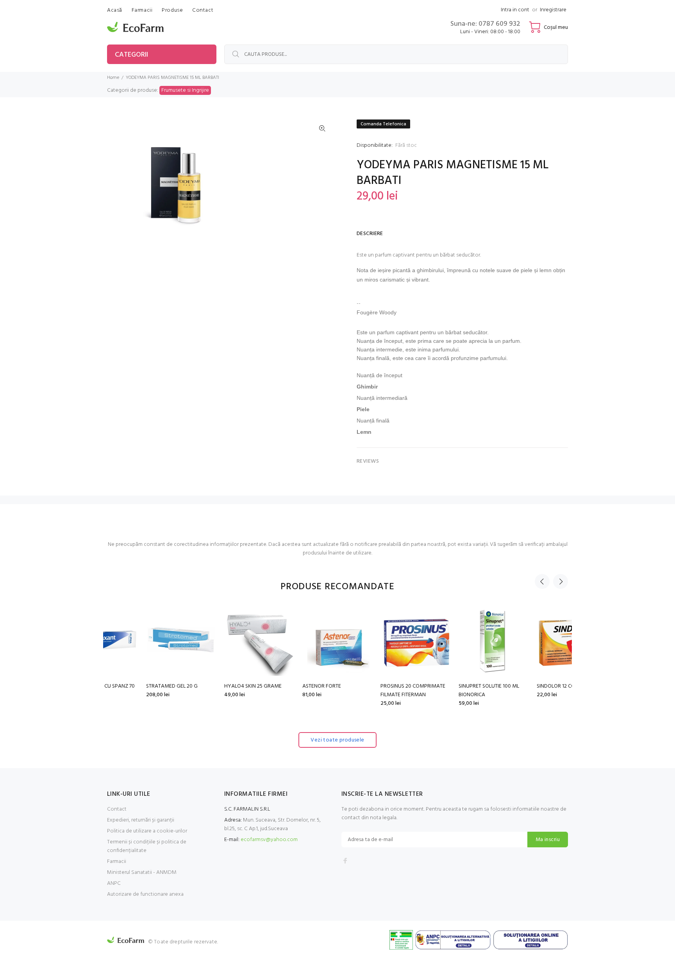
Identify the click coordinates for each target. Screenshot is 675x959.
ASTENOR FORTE (282, 686)
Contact (117, 809)
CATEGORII (131, 55)
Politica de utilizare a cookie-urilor (147, 831)
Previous (542, 581)
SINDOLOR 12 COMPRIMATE (530, 686)
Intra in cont (515, 9)
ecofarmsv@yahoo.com (269, 839)
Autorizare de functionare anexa (145, 894)
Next (560, 581)
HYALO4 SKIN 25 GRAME (214, 686)
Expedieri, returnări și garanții (140, 820)
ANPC (114, 883)
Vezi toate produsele (337, 740)
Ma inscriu (548, 839)
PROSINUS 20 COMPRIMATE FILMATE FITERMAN (373, 690)
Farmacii (116, 861)
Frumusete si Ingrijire (185, 90)
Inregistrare (553, 9)
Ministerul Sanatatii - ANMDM (142, 872)
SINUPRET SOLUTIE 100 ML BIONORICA (450, 690)
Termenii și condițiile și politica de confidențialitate (146, 846)
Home (113, 78)
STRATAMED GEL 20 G (133, 686)
